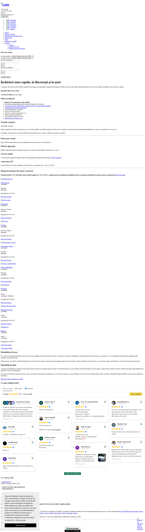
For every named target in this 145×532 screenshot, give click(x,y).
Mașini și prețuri (10, 34)
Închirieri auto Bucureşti (130, 511)
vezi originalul (55, 429)
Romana (13, 20)
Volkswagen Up (5, 183)
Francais (13, 24)
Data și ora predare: (7, 67)
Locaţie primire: (6, 56)
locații (120, 511)
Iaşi (55, 513)
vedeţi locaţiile (56, 158)
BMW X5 (3, 331)
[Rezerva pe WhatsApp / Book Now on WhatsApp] (140, 529)
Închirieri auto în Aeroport (17, 48)
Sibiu (64, 513)
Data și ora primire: (7, 60)
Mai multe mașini (6, 348)
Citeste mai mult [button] (7, 419)
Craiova (46, 513)
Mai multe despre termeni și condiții (12, 379)
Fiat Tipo (3, 225)
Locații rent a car (14, 47)
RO (6, 16)
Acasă (7, 32)
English (12, 22)
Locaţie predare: (6, 58)
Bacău (51, 513)
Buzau (75, 513)
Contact (7, 43)
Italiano (12, 29)
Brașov (59, 513)
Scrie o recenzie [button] (135, 394)
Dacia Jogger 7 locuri (7, 246)
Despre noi (8, 38)
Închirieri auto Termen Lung (13, 36)
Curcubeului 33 (6, 482)
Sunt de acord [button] (20, 525)
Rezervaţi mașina (6, 197)
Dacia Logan (4, 204)
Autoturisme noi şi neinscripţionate (15, 108)
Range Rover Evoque (7, 310)
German (13, 27)
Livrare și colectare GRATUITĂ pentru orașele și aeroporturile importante (28, 106)
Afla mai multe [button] (21, 520)
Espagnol (13, 25)
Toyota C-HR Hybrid (7, 267)
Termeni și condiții (10, 41)
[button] (19, 388)
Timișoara (69, 513)
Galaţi (41, 513)
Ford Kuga (4, 288)
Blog (6, 39)
